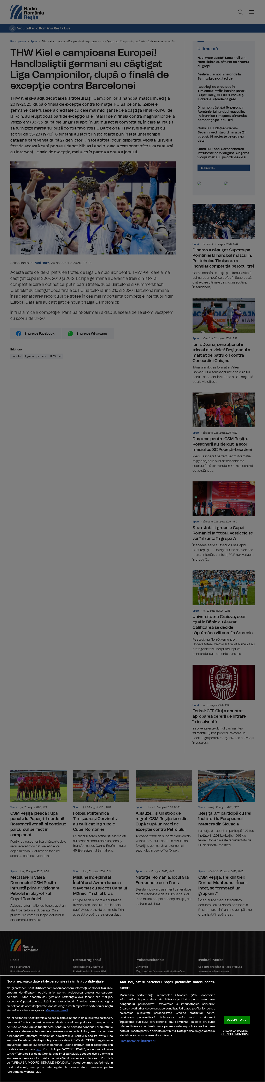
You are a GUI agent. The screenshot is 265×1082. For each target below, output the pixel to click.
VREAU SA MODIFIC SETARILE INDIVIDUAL (235, 1033)
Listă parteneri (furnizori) (137, 1040)
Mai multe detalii (57, 1010)
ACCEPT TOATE (237, 1020)
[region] (132, 1028)
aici (38, 1049)
